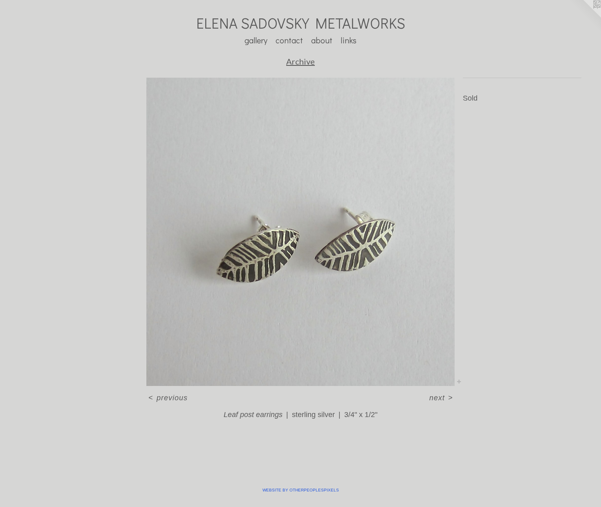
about (321, 40)
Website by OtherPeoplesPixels (300, 490)
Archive (300, 61)
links (349, 40)
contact (289, 40)
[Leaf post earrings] (300, 232)
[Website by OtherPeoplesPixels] (584, 16)
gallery (255, 40)
